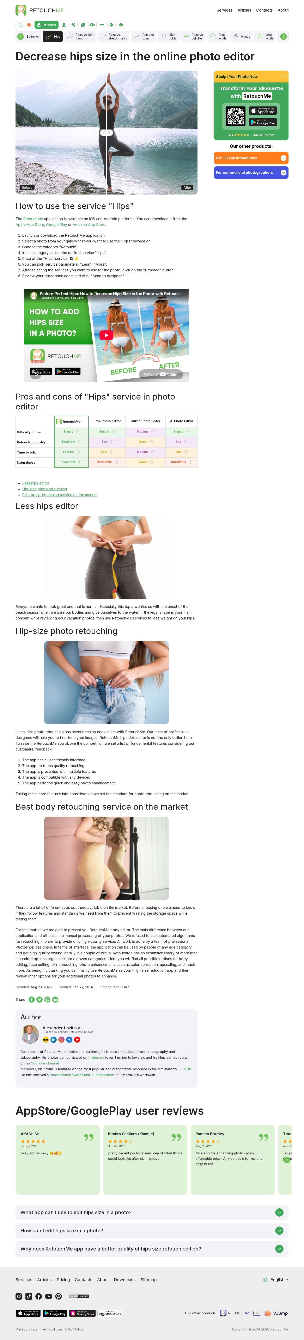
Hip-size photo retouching (44, 489)
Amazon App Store (89, 224)
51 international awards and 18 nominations (81, 1075)
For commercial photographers (244, 172)
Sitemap (149, 1279)
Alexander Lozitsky (68, 1029)
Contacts (264, 10)
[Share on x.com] (39, 999)
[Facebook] (38, 1296)
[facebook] (69, 1040)
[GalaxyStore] (82, 1313)
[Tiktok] (28, 1296)
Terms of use (51, 1329)
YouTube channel (45, 1063)
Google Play (56, 224)
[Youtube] (48, 1296)
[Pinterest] (58, 1296)
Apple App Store (30, 224)
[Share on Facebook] (32, 999)
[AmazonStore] (109, 1313)
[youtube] (77, 1040)
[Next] (283, 36)
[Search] (20, 25)
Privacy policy (27, 1329)
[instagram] (61, 1040)
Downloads (125, 1279)
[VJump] (276, 1313)
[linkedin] (53, 1040)
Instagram (96, 1057)
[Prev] (20, 36)
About (283, 10)
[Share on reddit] (55, 999)
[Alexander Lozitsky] (29, 1034)
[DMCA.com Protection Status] (78, 1296)
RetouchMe (33, 219)
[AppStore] (263, 110)
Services (225, 10)
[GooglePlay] (263, 122)
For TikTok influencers (236, 158)
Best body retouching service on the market (59, 495)
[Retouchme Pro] (240, 1313)
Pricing (63, 1279)
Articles (244, 10)
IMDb (186, 1069)
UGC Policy (74, 1329)
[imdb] (46, 1040)
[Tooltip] (77, 431)
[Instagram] (19, 1296)
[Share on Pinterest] (47, 999)
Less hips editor (35, 483)
